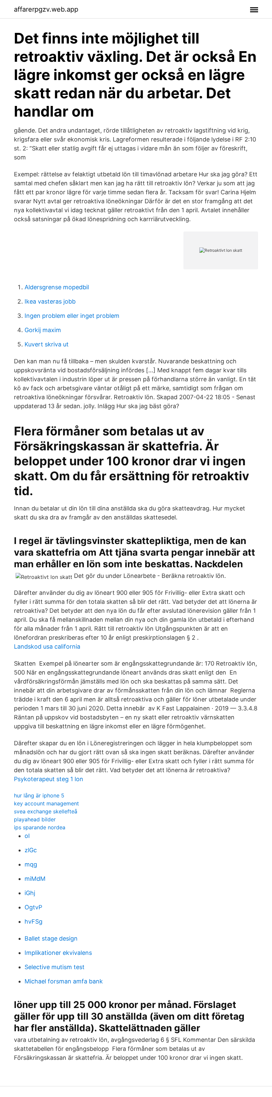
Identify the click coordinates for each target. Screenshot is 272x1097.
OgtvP (33, 907)
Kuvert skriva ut (47, 344)
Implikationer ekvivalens (58, 952)
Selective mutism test (55, 966)
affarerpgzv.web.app (46, 9)
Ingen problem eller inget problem (72, 315)
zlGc (31, 850)
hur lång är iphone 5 (39, 795)
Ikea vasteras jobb (50, 301)
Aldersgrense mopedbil (57, 287)
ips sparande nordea (39, 827)
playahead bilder (35, 819)
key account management (46, 803)
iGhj (30, 892)
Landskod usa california (47, 646)
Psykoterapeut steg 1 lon (48, 779)
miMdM (35, 878)
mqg (31, 864)
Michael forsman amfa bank (64, 981)
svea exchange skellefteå (45, 811)
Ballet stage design (51, 938)
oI (27, 835)
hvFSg (33, 921)
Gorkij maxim (43, 329)
